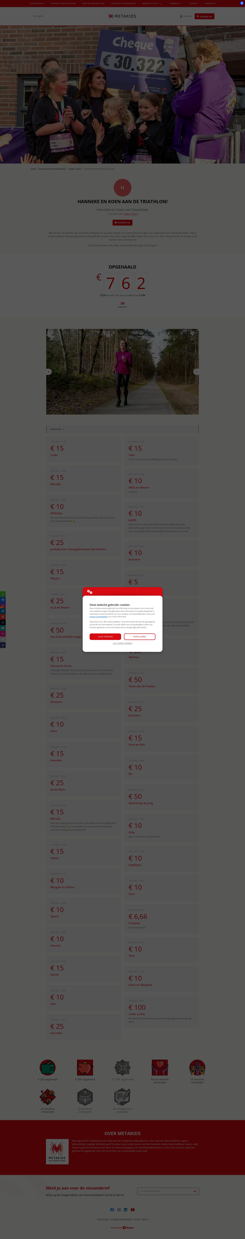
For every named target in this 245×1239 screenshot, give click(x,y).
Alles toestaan (105, 636)
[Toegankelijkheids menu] (242, 3)
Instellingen (139, 636)
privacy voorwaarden (98, 616)
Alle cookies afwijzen (122, 643)
